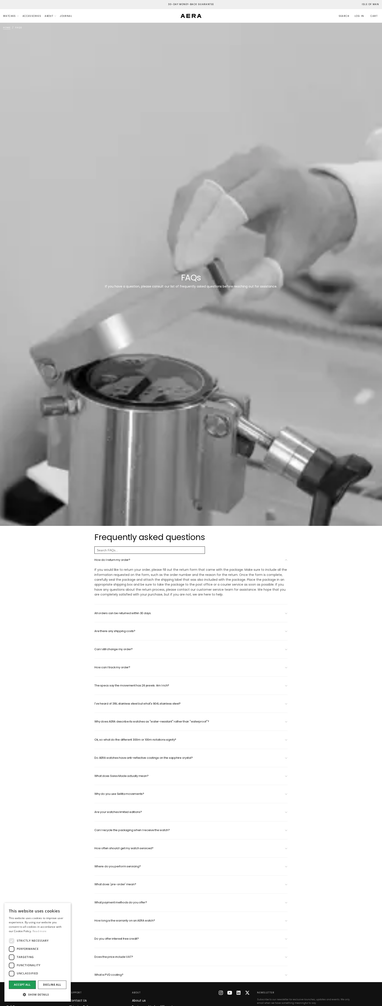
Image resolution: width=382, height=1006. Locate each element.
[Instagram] (220, 992)
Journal (66, 16)
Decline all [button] (52, 985)
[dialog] (37, 952)
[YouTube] (229, 992)
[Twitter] (247, 992)
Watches (9, 16)
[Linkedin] (238, 992)
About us (139, 1000)
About (49, 16)
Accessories (32, 16)
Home (6, 27)
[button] (370, 4)
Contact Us (78, 1000)
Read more (39, 931)
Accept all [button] (22, 985)
